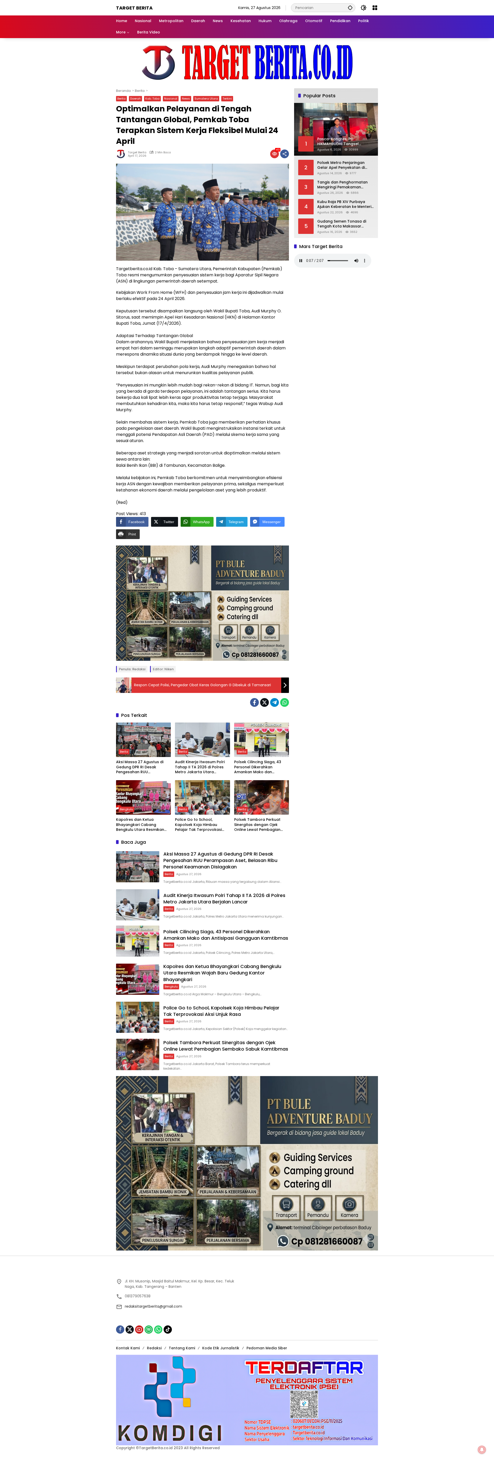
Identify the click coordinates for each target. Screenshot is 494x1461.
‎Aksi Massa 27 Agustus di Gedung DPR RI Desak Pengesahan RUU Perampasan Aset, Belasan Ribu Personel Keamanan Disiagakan (141, 767)
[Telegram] (274, 702)
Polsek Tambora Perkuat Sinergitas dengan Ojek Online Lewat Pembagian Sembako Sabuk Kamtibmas (260, 824)
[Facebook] (254, 702)
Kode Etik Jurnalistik (220, 1348)
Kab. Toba (152, 98)
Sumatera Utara (206, 98)
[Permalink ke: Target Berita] (122, 154)
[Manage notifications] (482, 1450)
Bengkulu (126, 809)
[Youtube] (139, 1329)
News (186, 98)
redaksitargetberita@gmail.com (153, 1306)
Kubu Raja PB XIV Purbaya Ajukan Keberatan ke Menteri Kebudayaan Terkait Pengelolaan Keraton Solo (344, 204)
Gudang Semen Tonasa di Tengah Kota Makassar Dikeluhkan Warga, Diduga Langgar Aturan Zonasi (342, 224)
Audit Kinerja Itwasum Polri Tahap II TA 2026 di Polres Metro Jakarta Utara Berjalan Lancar (200, 767)
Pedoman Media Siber (266, 1348)
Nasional (170, 98)
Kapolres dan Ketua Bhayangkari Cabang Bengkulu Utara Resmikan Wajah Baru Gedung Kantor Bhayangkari (142, 824)
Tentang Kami (182, 1348)
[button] (350, 7)
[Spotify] (149, 1329)
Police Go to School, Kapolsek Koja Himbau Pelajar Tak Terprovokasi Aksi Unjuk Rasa (198, 824)
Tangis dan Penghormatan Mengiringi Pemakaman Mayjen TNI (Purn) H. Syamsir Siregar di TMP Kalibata (343, 185)
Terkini (227, 98)
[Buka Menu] (375, 8)
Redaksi (154, 1348)
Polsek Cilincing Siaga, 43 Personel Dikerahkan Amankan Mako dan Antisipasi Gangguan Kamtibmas (257, 767)
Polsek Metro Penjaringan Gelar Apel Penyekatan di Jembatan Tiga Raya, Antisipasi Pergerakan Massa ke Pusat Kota (344, 165)
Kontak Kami (128, 1348)
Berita (121, 98)
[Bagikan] (284, 153)
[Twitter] (264, 702)
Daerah (135, 98)
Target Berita (134, 8)
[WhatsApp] (284, 702)
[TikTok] (168, 1329)
